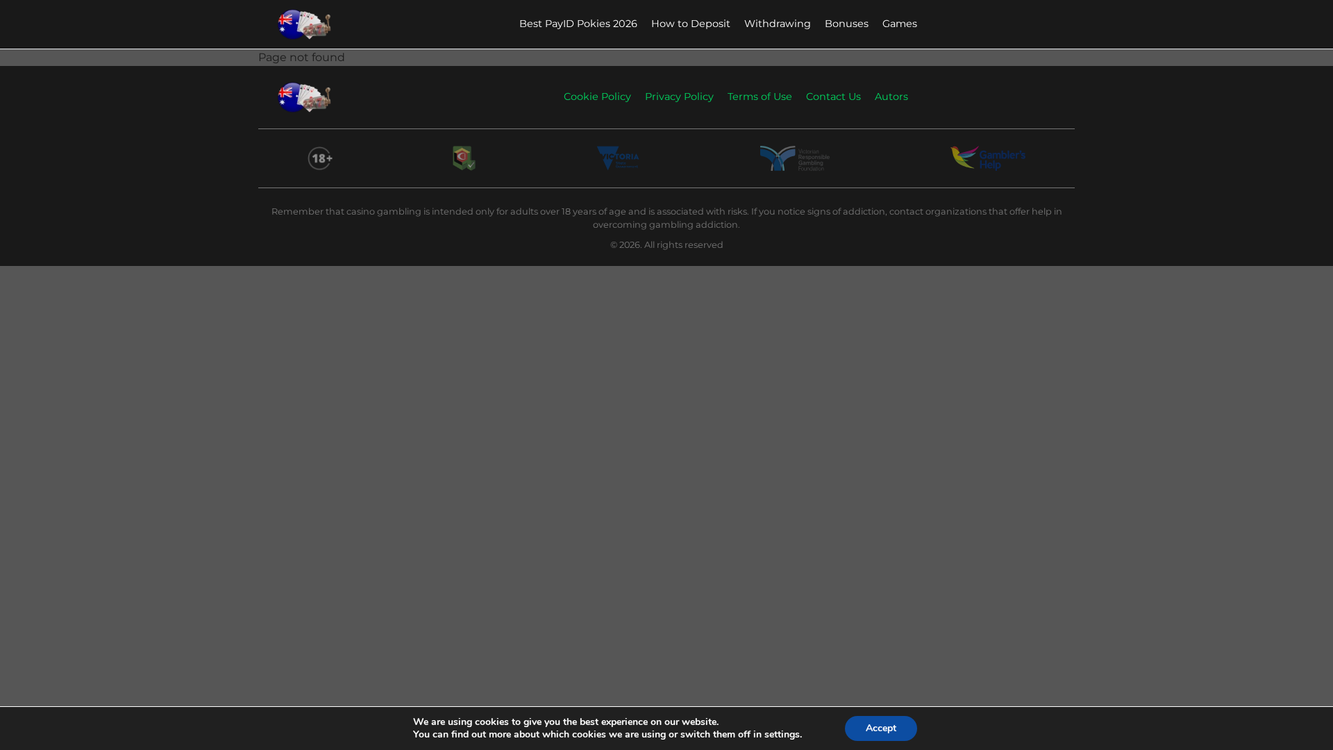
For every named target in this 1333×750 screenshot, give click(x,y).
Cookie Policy (597, 96)
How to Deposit (690, 23)
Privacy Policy (679, 96)
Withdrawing (777, 23)
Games (899, 23)
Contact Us (833, 96)
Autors (891, 96)
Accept (881, 728)
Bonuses (847, 23)
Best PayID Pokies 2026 (578, 23)
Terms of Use (760, 96)
